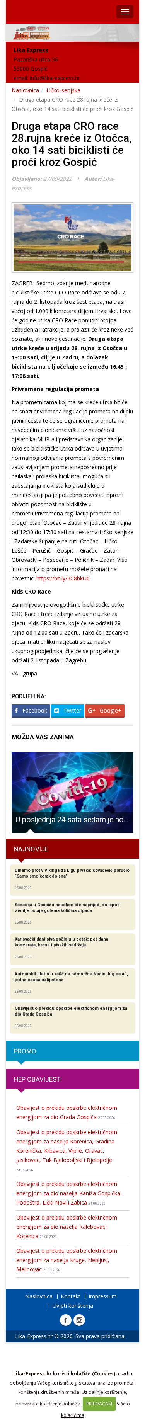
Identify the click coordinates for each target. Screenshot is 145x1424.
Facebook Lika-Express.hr (66, 1320)
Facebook (34, 710)
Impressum (103, 1296)
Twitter (71, 710)
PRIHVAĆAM (99, 1403)
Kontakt (70, 1296)
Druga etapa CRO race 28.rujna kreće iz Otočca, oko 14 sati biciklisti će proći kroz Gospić (72, 144)
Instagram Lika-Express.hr (79, 1320)
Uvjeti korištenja (73, 1305)
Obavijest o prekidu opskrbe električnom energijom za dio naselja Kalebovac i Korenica (66, 1227)
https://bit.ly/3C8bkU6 (63, 578)
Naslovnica (25, 90)
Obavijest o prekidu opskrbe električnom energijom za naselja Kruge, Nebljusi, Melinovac (66, 1260)
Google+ (109, 710)
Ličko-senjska (63, 90)
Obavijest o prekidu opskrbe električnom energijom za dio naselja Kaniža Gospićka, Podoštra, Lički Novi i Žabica (69, 1193)
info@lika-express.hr (55, 78)
